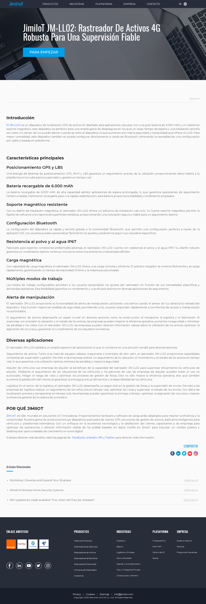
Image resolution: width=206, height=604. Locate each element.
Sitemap (104, 594)
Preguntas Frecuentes (187, 552)
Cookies (90, 594)
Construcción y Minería (127, 575)
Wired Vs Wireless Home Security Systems (36, 490)
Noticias (180, 546)
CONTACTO (153, 4)
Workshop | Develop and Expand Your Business (40, 480)
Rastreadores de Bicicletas (86, 558)
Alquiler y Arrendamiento (128, 564)
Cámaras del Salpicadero (85, 570)
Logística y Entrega (125, 552)
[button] (44, 52)
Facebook (78, 437)
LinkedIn (91, 437)
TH (188, 27)
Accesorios (79, 575)
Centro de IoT (159, 552)
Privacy (77, 594)
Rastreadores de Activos (85, 552)
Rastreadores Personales (85, 564)
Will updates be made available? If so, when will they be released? (52, 500)
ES (188, 17)
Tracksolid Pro (159, 540)
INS (100, 437)
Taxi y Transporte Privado (128, 570)
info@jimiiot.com (123, 594)
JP (188, 38)
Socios (155, 558)
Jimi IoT (11, 415)
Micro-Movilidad (124, 558)
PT (188, 22)
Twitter (110, 437)
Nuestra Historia (184, 540)
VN (188, 32)
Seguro (120, 546)
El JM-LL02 (13, 125)
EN (188, 12)
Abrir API (157, 546)
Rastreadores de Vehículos (86, 546)
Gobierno (121, 540)
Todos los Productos (83, 540)
